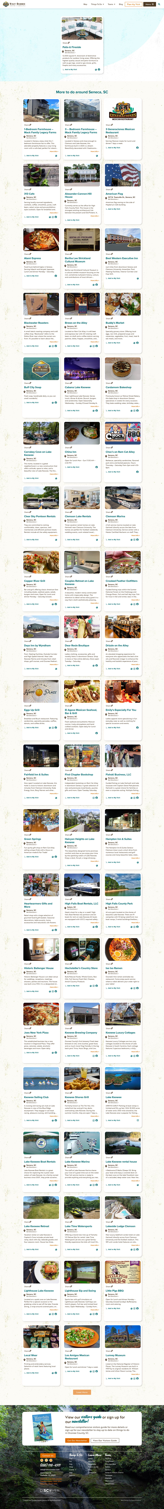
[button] (159, 4)
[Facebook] (41, 1460)
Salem (107, 1467)
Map (85, 4)
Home (90, 1458)
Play (70, 1458)
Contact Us (92, 1472)
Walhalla (108, 1478)
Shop (71, 1467)
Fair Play (108, 1458)
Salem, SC (72, 908)
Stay (70, 1464)
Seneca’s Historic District (114, 1472)
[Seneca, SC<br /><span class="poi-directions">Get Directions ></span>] (63, 52)
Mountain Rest (110, 1464)
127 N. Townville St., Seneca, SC (121, 198)
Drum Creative (136, 1500)
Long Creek (109, 1461)
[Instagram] (53, 217)
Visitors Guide (93, 1467)
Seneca (108, 1470)
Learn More (94, 1455)
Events (71, 1470)
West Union (109, 1481)
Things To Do (96, 4)
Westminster (109, 1484)
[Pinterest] (50, 1460)
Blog (121, 4)
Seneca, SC (70, 51)
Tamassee (108, 1475)
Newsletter (92, 1464)
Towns (110, 4)
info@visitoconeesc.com (50, 1469)
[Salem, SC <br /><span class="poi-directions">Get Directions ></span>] (65, 908)
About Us (91, 1461)
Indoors (72, 1475)
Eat (70, 1461)
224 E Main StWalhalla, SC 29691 (48, 1474)
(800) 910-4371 (50, 1465)
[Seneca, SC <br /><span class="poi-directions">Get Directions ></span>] (65, 201)
